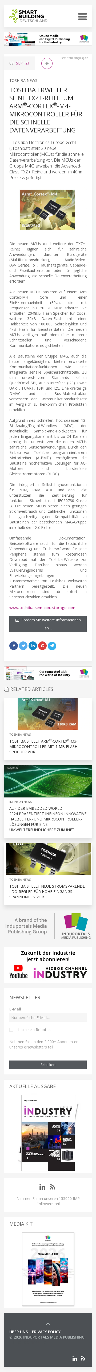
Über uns (18, 1331)
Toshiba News (23, 80)
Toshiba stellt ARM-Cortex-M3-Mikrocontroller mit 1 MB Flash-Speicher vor (44, 746)
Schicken (48, 1064)
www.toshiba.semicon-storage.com (42, 607)
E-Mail (15, 1009)
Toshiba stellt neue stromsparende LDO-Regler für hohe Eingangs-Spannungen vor (47, 891)
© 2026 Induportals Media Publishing (47, 1337)
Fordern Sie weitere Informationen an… (50, 623)
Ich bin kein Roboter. (33, 1029)
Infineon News (20, 802)
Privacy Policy (46, 1331)
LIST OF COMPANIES (27, 1342)
